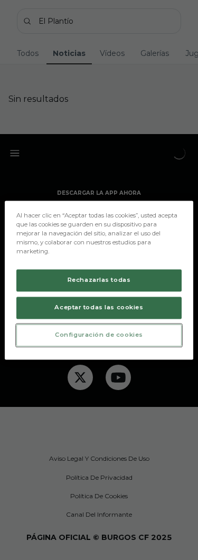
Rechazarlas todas (99, 279)
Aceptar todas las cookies (98, 307)
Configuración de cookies (99, 334)
